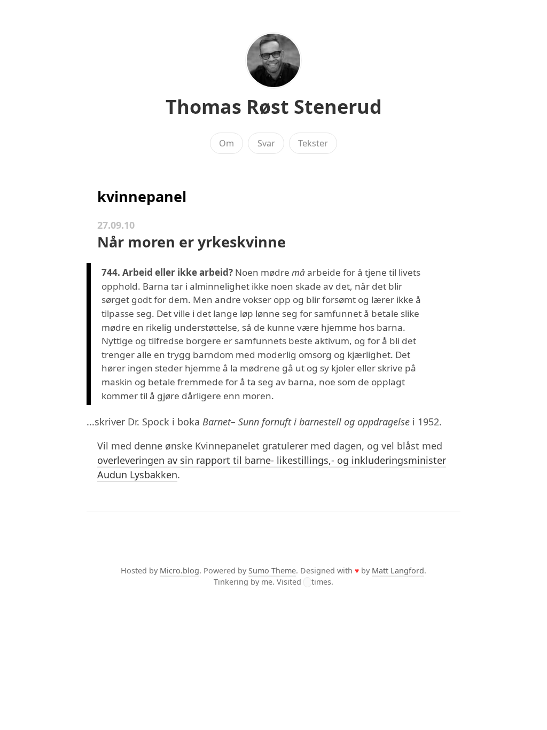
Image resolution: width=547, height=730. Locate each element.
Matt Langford (398, 570)
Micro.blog (179, 570)
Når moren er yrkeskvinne (191, 242)
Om (226, 143)
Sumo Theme (272, 570)
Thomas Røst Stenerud (274, 107)
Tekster (313, 143)
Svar (266, 143)
